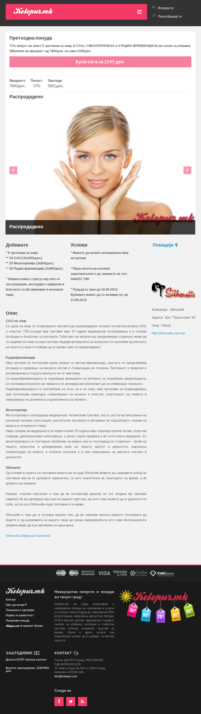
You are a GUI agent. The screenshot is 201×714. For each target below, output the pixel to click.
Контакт (11, 599)
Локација (163, 245)
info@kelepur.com (65, 676)
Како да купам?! (16, 604)
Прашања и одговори (20, 610)
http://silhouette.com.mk (168, 333)
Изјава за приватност (20, 615)
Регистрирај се (169, 16)
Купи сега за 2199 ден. (100, 61)
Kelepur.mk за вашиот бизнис (24, 626)
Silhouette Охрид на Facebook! (28, 536)
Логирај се (165, 8)
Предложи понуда (17, 620)
